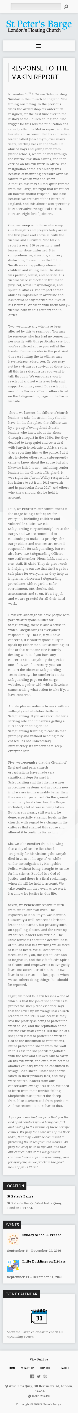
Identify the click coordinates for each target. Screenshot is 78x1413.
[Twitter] (39, 1376)
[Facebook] (32, 1376)
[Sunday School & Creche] (13, 1243)
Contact (46, 1367)
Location (63, 1367)
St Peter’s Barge (20, 1196)
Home (11, 1367)
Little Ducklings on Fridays (44, 1261)
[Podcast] (45, 1376)
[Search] (66, 7)
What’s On (27, 1367)
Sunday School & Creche (41, 1235)
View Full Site (39, 1359)
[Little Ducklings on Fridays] (13, 1269)
